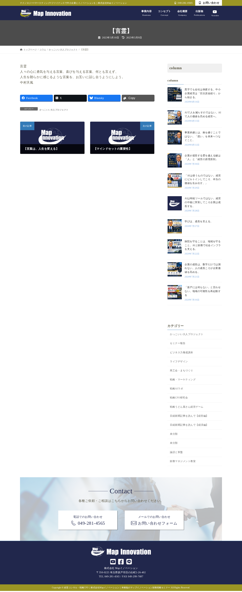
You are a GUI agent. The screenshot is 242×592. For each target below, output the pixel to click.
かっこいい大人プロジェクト (54, 110)
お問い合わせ (211, 2)
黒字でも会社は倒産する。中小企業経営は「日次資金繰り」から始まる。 (203, 93)
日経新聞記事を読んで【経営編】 (189, 416)
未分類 (174, 434)
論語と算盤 (176, 452)
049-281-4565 (185, 3)
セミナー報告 (177, 343)
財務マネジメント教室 (183, 461)
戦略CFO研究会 (179, 397)
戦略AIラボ (176, 388)
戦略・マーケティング (183, 379)
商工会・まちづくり (181, 370)
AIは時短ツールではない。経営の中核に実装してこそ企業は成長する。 (203, 202)
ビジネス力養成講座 (181, 352)
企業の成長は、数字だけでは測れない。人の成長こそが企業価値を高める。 (203, 268)
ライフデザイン (179, 361)
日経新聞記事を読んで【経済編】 (189, 425)
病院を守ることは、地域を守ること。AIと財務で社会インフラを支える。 (203, 245)
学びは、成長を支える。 (199, 221)
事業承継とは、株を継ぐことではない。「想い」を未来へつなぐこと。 (203, 136)
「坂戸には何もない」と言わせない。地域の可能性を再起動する (203, 291)
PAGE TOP (233, 571)
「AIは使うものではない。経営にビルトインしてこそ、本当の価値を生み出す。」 (203, 179)
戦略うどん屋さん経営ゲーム (186, 407)
